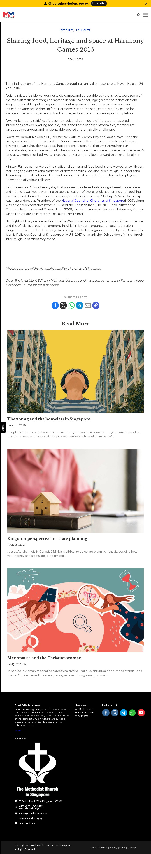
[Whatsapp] (71, 305)
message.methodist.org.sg (33, 813)
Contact (103, 847)
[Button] (146, 3)
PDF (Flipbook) (85, 709)
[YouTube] (141, 712)
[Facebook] (55, 305)
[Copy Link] (95, 305)
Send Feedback (27, 823)
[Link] (17, 15)
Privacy (113, 847)
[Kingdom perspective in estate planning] (75, 491)
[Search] (138, 15)
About (93, 847)
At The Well (84, 715)
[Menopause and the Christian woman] (75, 610)
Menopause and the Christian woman (44, 658)
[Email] (87, 305)
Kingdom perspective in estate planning (47, 538)
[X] (63, 305)
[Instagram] (114, 712)
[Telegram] (79, 305)
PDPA (122, 847)
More (17, 730)
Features (67, 30)
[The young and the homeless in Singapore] (75, 371)
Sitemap (131, 847)
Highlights (82, 30)
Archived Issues (86, 712)
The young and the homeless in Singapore (48, 419)
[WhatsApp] (132, 712)
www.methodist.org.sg (30, 818)
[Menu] (146, 14)
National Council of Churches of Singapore (93, 200)
